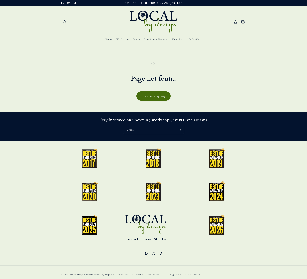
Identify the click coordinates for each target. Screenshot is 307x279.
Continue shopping (154, 96)
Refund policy (121, 275)
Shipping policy (172, 275)
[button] (65, 22)
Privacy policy (137, 275)
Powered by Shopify (103, 274)
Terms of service (154, 275)
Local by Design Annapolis (81, 274)
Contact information (191, 275)
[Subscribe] (180, 130)
